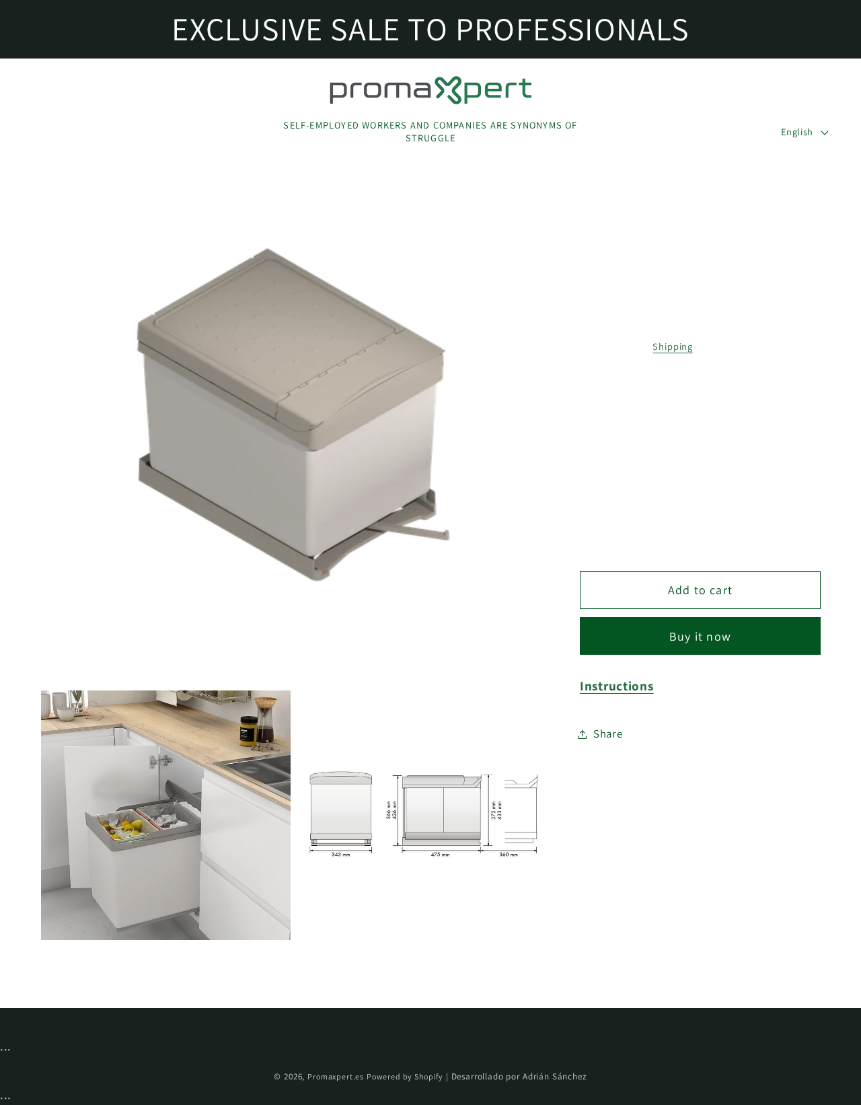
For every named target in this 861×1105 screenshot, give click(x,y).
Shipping (672, 346)
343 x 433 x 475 (636, 465)
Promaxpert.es (335, 1076)
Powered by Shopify (405, 1076)
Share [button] (608, 733)
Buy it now (700, 635)
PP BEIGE (621, 403)
